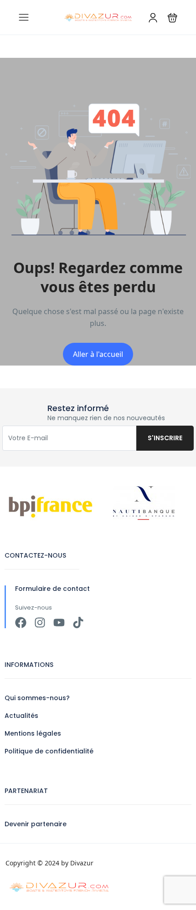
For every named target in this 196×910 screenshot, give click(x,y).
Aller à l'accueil (98, 354)
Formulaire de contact (52, 588)
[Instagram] (40, 622)
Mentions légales (33, 733)
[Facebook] (20, 622)
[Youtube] (59, 622)
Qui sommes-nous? (37, 697)
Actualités (21, 715)
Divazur (81, 863)
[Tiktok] (78, 622)
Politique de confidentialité (49, 751)
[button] (172, 17)
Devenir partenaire (36, 824)
